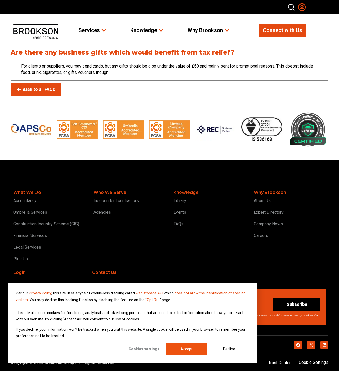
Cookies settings (143, 349)
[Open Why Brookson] (227, 30)
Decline (229, 349)
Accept (187, 349)
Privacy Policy (40, 293)
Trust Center (279, 362)
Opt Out (153, 300)
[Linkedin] (324, 345)
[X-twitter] (311, 345)
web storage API (150, 293)
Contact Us (104, 272)
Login (19, 272)
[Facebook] (298, 345)
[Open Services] (103, 30)
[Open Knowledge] (161, 30)
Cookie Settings (313, 362)
